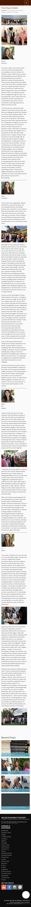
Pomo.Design (26, 903)
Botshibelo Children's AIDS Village (6, 832)
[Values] (12, 2)
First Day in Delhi (9, 8)
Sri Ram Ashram (6, 871)
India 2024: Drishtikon (12, 12)
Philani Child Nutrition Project (5, 863)
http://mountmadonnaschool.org (9, 823)
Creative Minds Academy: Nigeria (6, 839)
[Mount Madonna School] (26, 895)
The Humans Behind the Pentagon (14, 807)
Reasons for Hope (8, 754)
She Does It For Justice (10, 772)
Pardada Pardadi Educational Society (6, 857)
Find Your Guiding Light (10, 789)
